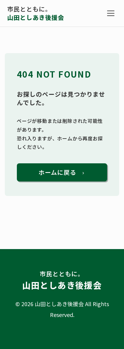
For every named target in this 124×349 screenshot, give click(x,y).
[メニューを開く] (110, 13)
